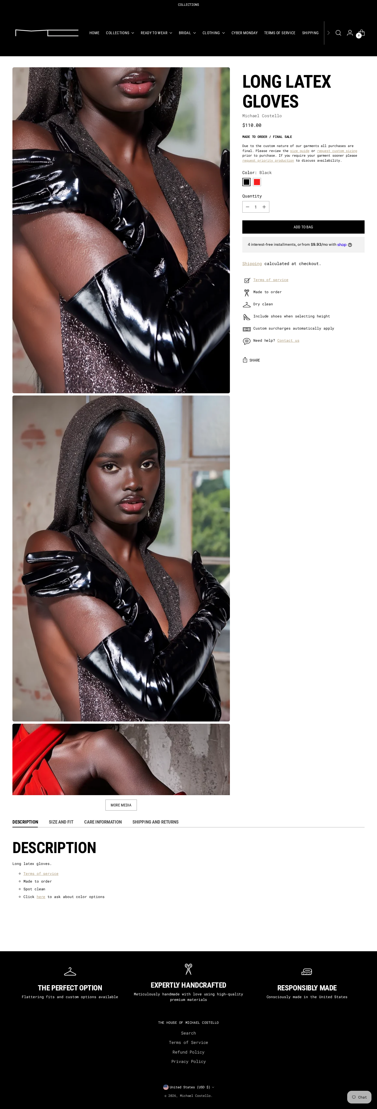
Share (254, 360)
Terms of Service (188, 1042)
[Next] (328, 32)
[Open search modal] (338, 32)
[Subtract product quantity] (248, 206)
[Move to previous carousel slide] (13, 940)
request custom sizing (337, 151)
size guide (299, 151)
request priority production (268, 160)
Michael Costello (262, 115)
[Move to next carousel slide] (364, 940)
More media (121, 805)
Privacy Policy (188, 1061)
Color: (257, 172)
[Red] (257, 182)
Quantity (252, 196)
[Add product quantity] (264, 206)
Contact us (288, 340)
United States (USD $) (190, 1087)
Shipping (252, 263)
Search (188, 1033)
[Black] (246, 182)
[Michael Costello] (46, 33)
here (41, 896)
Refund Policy (188, 1052)
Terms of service (270, 279)
